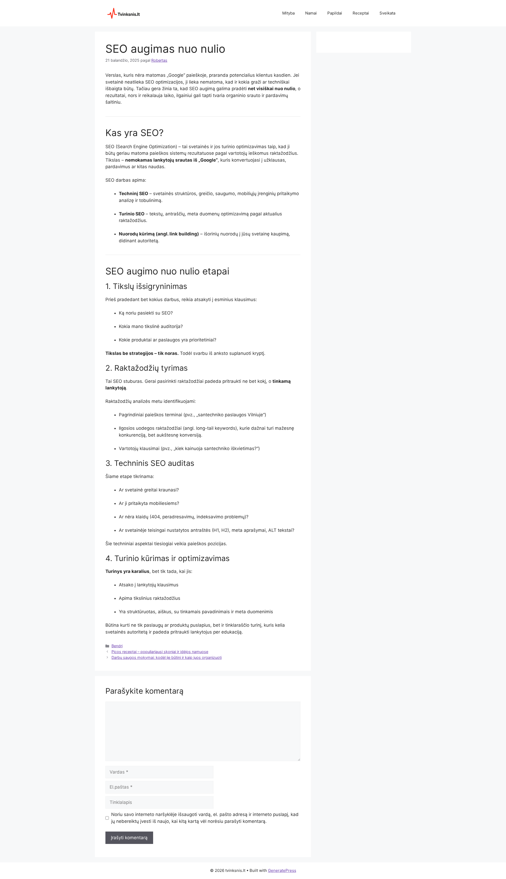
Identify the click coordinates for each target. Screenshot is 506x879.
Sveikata (387, 13)
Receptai (361, 13)
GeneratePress (282, 870)
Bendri (117, 646)
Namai (311, 13)
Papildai (334, 13)
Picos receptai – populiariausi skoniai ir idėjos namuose (159, 651)
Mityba (288, 13)
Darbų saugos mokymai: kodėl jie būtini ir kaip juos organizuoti (166, 657)
